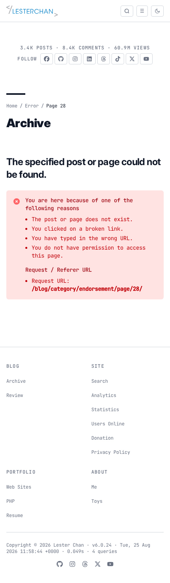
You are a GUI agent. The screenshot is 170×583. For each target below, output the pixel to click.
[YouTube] (146, 58)
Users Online (108, 424)
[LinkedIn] (89, 58)
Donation (102, 438)
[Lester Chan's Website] (32, 11)
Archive (16, 381)
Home (11, 106)
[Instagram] (75, 58)
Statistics (105, 409)
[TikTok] (117, 58)
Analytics (103, 395)
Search (99, 381)
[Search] (127, 11)
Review (14, 395)
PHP (10, 501)
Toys (96, 501)
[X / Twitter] (132, 58)
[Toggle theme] (157, 11)
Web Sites (18, 487)
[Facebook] (46, 58)
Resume (14, 515)
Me (94, 487)
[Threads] (103, 58)
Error (32, 106)
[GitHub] (61, 58)
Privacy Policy (110, 452)
